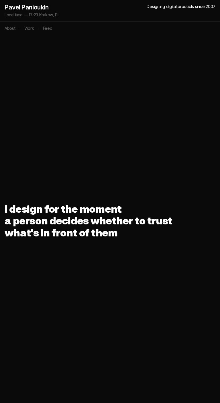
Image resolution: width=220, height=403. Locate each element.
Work (29, 28)
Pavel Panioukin (26, 7)
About (10, 28)
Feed (47, 28)
